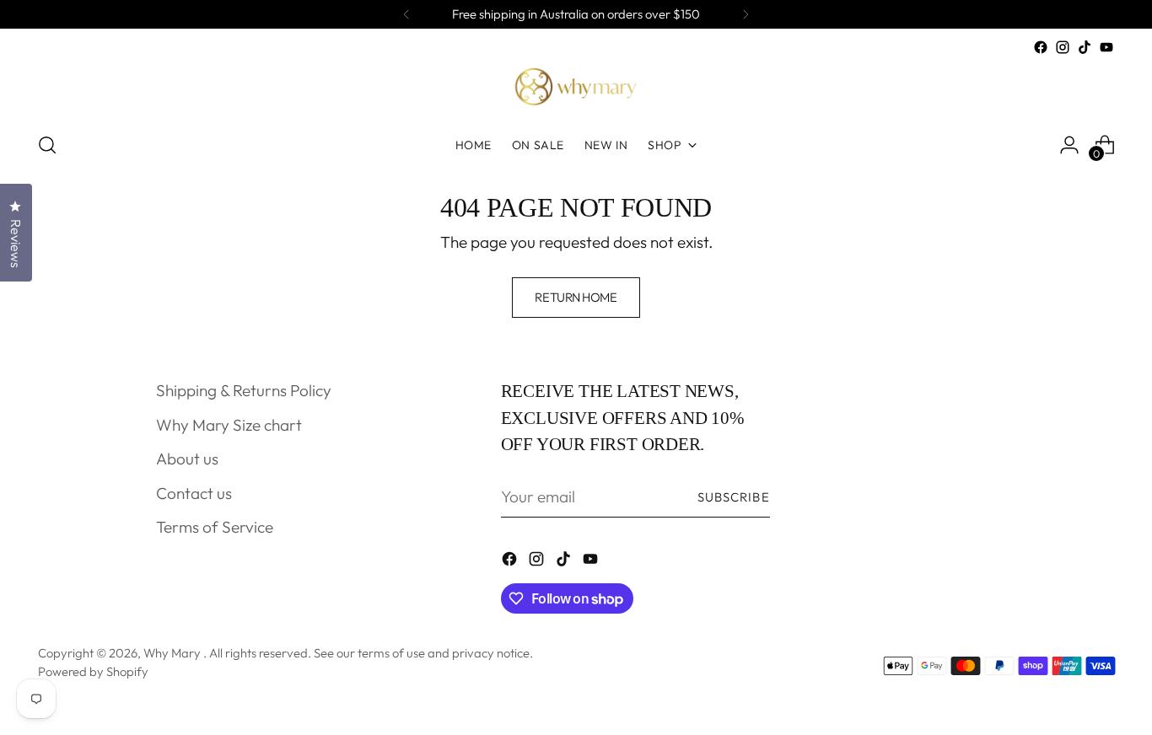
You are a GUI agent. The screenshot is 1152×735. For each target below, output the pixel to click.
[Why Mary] (576, 87)
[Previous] (406, 14)
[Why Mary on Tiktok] (1084, 47)
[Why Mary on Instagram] (1062, 47)
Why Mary (173, 653)
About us (187, 458)
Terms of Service (214, 527)
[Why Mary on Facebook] (1040, 47)
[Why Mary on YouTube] (1106, 47)
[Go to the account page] (1069, 145)
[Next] (745, 14)
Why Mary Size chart (229, 425)
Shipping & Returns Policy (243, 390)
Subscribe (733, 497)
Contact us (194, 493)
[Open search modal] (47, 145)
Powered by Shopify (93, 671)
